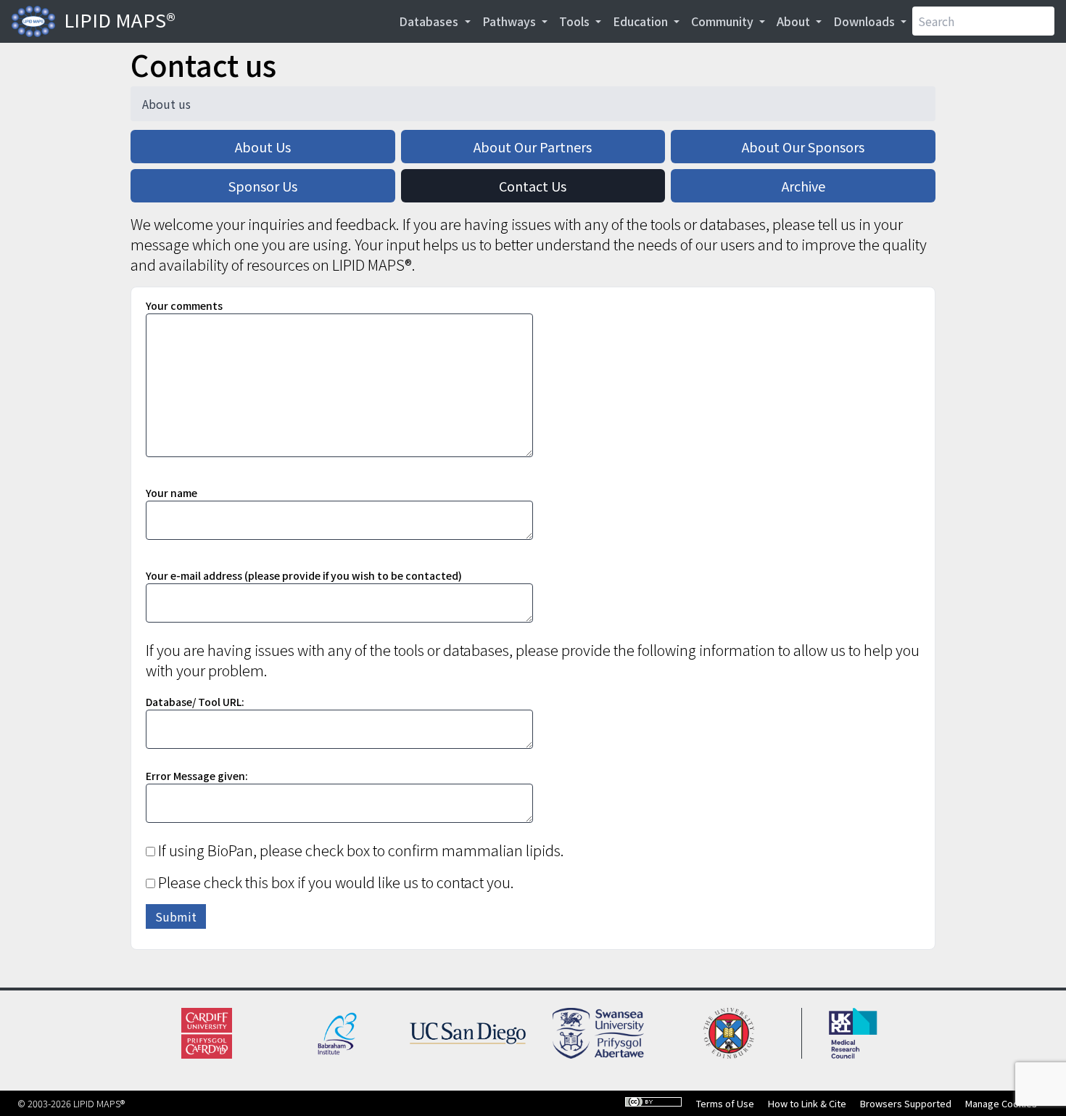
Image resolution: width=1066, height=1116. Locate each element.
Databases (430, 21)
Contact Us (532, 185)
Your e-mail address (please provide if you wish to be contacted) (304, 575)
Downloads (865, 21)
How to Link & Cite (807, 1103)
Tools (575, 21)
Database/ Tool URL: (195, 701)
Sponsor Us (262, 185)
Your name (171, 492)
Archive (803, 185)
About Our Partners (533, 146)
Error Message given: (197, 775)
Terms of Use (725, 1103)
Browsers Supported (905, 1103)
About (795, 21)
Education (642, 21)
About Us (263, 146)
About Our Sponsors (803, 146)
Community (723, 21)
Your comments (184, 305)
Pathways (510, 21)
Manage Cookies (1001, 1103)
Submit (176, 916)
